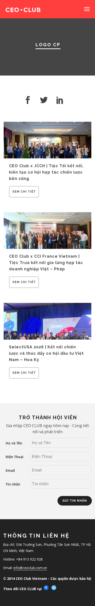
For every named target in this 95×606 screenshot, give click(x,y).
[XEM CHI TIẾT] (24, 196)
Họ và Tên (14, 443)
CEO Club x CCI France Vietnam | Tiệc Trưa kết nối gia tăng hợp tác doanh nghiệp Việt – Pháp (46, 262)
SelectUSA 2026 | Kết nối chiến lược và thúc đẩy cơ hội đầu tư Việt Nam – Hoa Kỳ (46, 353)
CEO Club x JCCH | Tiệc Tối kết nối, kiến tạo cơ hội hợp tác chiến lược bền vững (46, 172)
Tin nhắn (13, 484)
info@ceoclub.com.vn (30, 567)
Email (10, 470)
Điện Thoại (14, 456)
